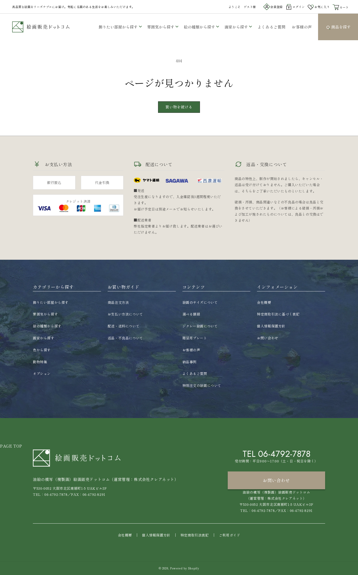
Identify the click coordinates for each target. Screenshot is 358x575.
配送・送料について (124, 326)
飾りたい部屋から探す (118, 27)
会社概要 (264, 302)
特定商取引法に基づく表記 (278, 314)
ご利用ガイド (229, 535)
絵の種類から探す (199, 27)
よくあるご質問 (194, 373)
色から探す (42, 349)
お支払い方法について (125, 314)
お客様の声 (191, 349)
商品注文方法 (118, 302)
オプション (42, 373)
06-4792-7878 (284, 454)
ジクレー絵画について (200, 326)
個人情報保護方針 (271, 326)
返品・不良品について (125, 337)
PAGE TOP (11, 446)
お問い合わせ (267, 337)
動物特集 (40, 361)
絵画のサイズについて (200, 302)
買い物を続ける (179, 106)
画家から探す (236, 27)
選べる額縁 (191, 314)
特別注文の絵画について (202, 385)
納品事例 (189, 361)
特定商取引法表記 (194, 535)
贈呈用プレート (194, 337)
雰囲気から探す (160, 27)
